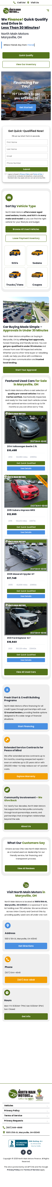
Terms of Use (37, 174)
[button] (3, 95)
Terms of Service (13, 1115)
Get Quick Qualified (26, 463)
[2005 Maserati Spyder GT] (26, 570)
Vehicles (8, 1105)
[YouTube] (29, 1152)
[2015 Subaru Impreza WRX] (26, 506)
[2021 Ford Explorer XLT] (26, 633)
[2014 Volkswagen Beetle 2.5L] (26, 442)
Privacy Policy (25, 174)
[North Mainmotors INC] (12, 11)
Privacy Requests (13, 1120)
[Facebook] (23, 1152)
